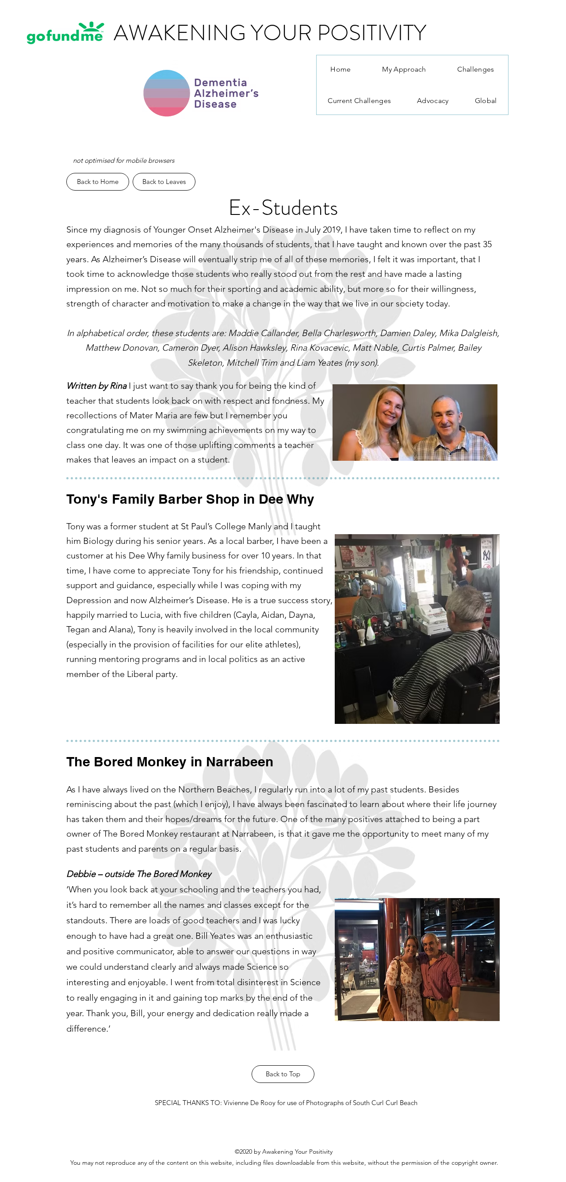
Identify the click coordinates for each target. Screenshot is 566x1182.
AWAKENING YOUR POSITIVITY (270, 33)
